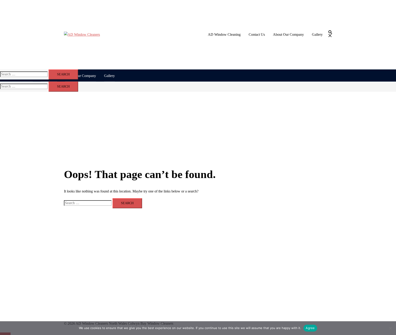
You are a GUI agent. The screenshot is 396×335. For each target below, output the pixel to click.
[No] (390, 328)
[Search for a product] (330, 35)
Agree (310, 328)
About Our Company (288, 34)
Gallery (317, 34)
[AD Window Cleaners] (82, 34)
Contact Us (257, 34)
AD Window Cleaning (224, 34)
